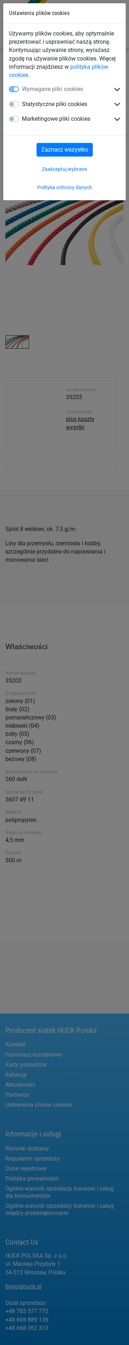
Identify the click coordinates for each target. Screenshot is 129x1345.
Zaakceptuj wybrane (64, 169)
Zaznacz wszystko (64, 149)
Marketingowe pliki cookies (56, 118)
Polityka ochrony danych (64, 187)
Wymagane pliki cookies (52, 89)
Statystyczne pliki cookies (54, 104)
